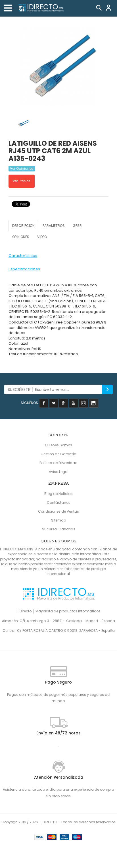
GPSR (77, 225)
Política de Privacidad (58, 462)
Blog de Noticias (58, 493)
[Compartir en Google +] (63, 402)
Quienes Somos (58, 445)
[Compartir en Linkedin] (93, 402)
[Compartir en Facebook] (43, 402)
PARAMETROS (54, 225)
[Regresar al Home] (41, 8)
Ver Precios (21, 181)
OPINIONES (20, 236)
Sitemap (58, 520)
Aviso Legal (58, 471)
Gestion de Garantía (58, 454)
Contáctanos (58, 502)
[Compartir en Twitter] (53, 402)
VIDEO (42, 236)
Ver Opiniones (22, 168)
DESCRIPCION (23, 225)
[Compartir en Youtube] (73, 402)
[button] (8, 8)
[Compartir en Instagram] (83, 402)
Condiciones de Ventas (58, 511)
